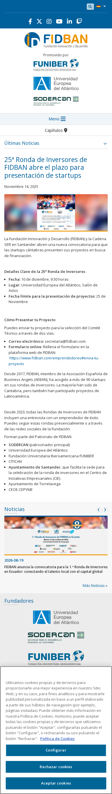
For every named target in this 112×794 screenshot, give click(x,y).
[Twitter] (39, 21)
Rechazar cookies (56, 766)
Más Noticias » (95, 585)
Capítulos (54, 130)
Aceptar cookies (56, 783)
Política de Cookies (57, 738)
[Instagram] (49, 21)
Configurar (56, 750)
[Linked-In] (69, 21)
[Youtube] (59, 21)
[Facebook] (30, 21)
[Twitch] (79, 21)
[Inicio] (56, 39)
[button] (100, 6)
